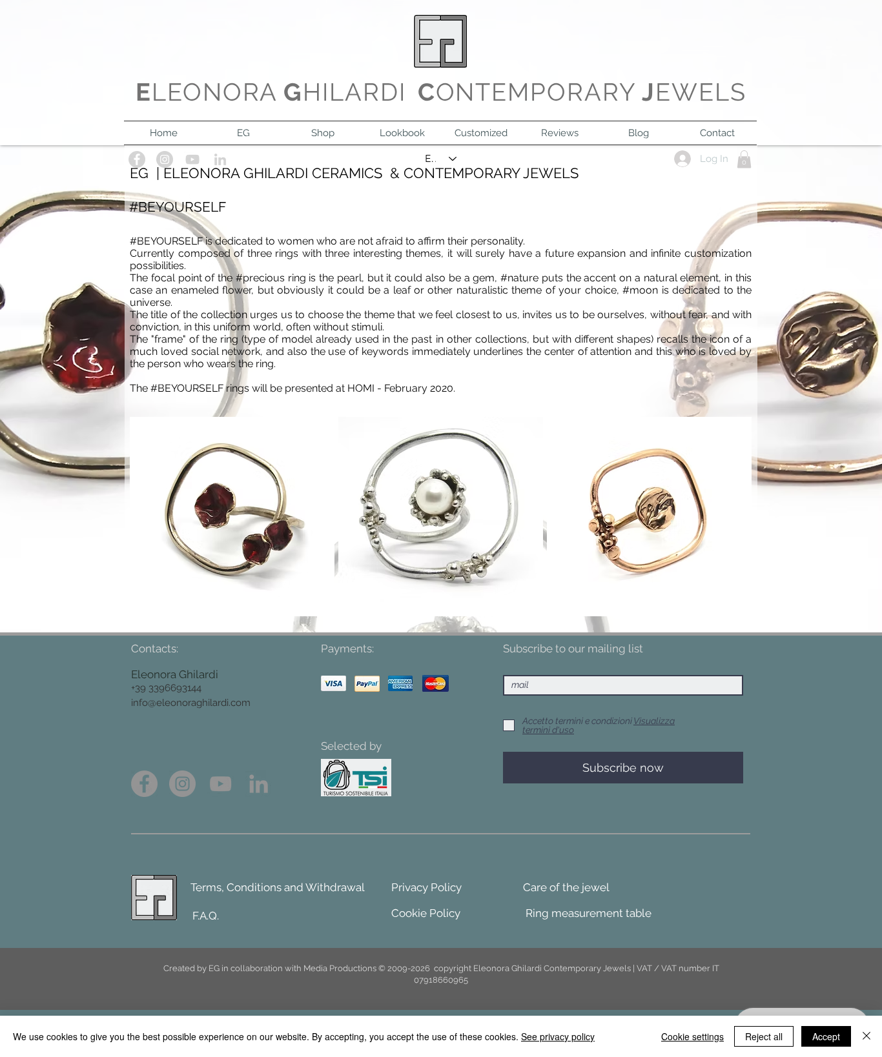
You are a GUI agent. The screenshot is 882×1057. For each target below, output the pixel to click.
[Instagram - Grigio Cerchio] (182, 783)
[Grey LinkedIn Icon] (258, 783)
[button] (232, 516)
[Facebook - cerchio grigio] (144, 783)
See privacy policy (558, 1036)
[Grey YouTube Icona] (220, 783)
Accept (826, 1036)
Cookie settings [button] (692, 1036)
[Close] (866, 1036)
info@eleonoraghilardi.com (191, 703)
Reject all (764, 1036)
